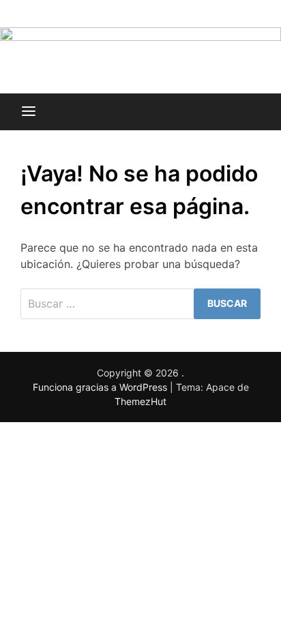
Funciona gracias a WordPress (101, 387)
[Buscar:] (140, 303)
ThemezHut (140, 401)
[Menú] (28, 111)
